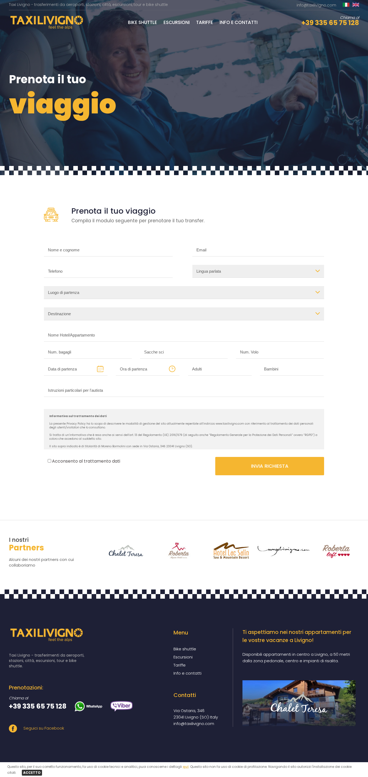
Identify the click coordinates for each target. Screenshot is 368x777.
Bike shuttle (142, 22)
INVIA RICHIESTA (270, 466)
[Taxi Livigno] (46, 28)
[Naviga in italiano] (346, 5)
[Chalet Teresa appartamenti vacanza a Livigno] (299, 703)
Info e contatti (239, 22)
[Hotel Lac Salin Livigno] (227, 550)
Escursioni (177, 22)
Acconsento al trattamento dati (86, 461)
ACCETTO (32, 772)
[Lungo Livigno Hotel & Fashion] (280, 550)
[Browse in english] (355, 5)
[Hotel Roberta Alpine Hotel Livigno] (175, 550)
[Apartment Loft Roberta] (332, 550)
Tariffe (204, 22)
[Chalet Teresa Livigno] (122, 550)
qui (186, 766)
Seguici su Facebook (43, 728)
